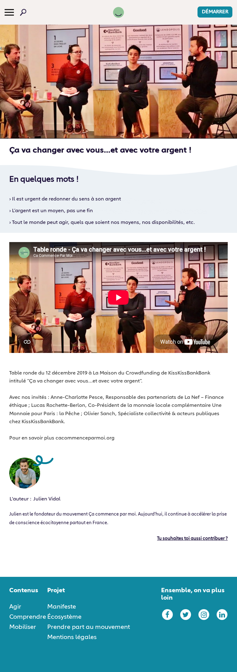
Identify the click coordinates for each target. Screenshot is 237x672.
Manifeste (61, 607)
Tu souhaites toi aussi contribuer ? (192, 538)
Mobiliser (22, 627)
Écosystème (64, 617)
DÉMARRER (215, 12)
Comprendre (27, 617)
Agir (15, 607)
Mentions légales (72, 637)
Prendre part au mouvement (88, 627)
